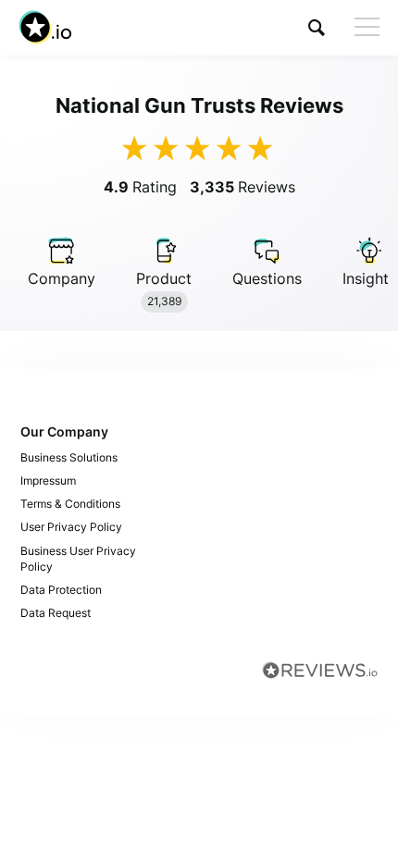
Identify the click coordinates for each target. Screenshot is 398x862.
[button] (316, 27)
